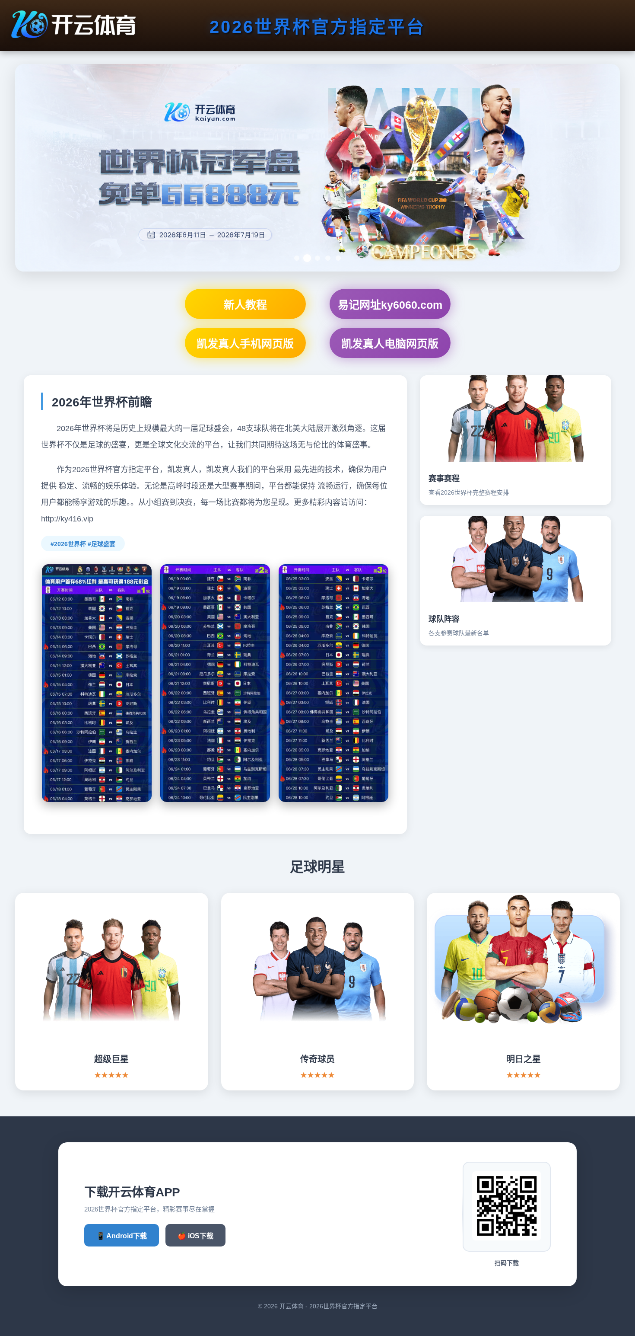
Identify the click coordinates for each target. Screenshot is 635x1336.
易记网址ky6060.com (390, 305)
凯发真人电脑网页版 (389, 344)
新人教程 (245, 305)
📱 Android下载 (121, 1236)
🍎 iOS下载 (195, 1236)
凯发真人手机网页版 (245, 344)
